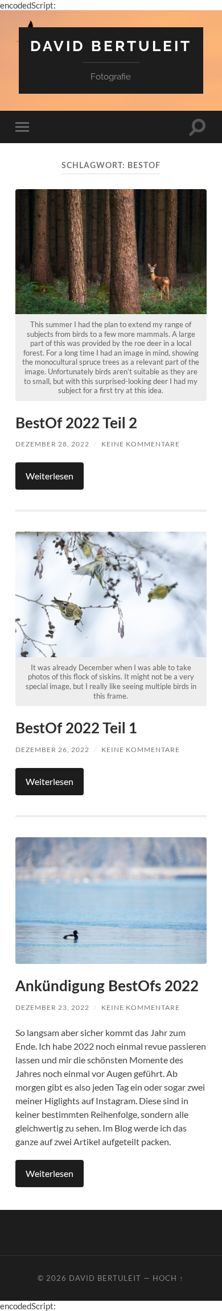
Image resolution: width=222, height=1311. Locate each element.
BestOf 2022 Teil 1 (76, 728)
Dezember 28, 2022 (52, 444)
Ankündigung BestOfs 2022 (107, 986)
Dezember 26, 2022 (52, 749)
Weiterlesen (49, 475)
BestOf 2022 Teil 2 (76, 423)
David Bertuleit (111, 46)
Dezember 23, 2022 (52, 1007)
